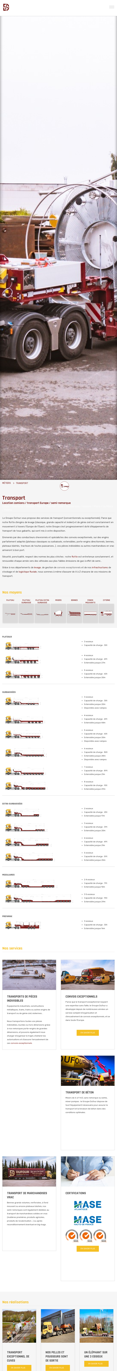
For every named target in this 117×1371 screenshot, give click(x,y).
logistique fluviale (28, 571)
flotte (75, 556)
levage (37, 567)
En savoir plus (88, 1032)
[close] (111, 7)
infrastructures (100, 567)
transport (22, 483)
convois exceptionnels (69, 567)
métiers (6, 483)
